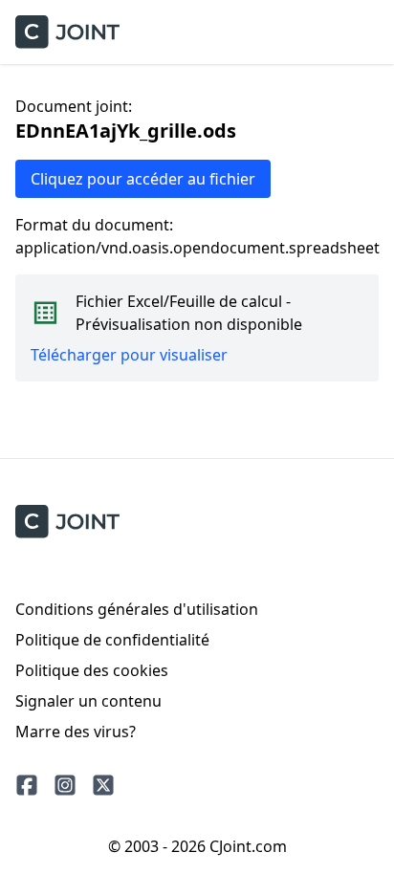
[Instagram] (65, 785)
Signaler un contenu (88, 700)
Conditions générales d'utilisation (136, 609)
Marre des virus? (75, 731)
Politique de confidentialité (112, 639)
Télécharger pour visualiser (129, 354)
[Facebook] (26, 785)
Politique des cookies (91, 670)
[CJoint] (67, 521)
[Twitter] (103, 785)
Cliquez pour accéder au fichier (143, 178)
